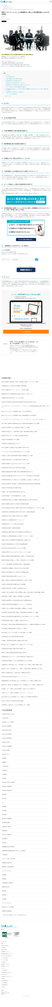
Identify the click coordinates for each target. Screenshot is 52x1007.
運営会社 (2, 994)
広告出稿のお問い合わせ (5, 972)
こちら (30, 66)
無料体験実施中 (20, 62)
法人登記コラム (6, 6)
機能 (2, 943)
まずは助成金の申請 (10, 76)
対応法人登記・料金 (4, 945)
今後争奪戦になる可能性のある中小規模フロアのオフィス (18, 84)
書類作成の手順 (4, 949)
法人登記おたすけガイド (5, 976)
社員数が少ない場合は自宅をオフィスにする (15, 82)
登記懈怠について (4, 964)
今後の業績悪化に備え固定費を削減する (14, 78)
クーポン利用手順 (13, 94)
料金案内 (11, 64)
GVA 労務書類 (3, 982)
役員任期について (4, 966)
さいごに (8, 96)
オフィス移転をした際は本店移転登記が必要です (16, 86)
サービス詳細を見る (26, 331)
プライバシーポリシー (4, 991)
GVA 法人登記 (4, 5)
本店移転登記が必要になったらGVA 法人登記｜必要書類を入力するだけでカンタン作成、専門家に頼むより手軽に (26, 89)
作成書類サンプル (4, 951)
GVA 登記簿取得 (4, 980)
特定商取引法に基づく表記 (5, 992)
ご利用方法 (3, 947)
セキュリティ (3, 968)
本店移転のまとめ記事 (8, 8)
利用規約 (2, 990)
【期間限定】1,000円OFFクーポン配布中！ (15, 92)
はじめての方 (3, 941)
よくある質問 (3, 970)
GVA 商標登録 (3, 984)
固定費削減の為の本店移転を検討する (14, 80)
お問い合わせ (3, 974)
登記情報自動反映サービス (6, 953)
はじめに (8, 74)
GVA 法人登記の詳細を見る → (26, 239)
